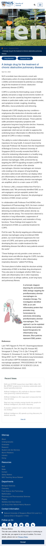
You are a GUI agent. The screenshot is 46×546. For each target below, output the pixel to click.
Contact (4, 472)
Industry (4, 455)
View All (23, 419)
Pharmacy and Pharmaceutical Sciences (16, 496)
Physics (4, 499)
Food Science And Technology (12, 491)
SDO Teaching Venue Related (12, 477)
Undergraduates (7, 442)
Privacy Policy (23, 537)
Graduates (5, 444)
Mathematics (6, 494)
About (4, 439)
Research (5, 447)
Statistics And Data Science (11, 502)
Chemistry (5, 488)
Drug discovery (9, 58)
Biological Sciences (8, 486)
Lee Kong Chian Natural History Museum (16, 504)
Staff (3, 466)
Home (5, 48)
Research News (14, 48)
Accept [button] (23, 542)
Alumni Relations (8, 452)
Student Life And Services (11, 450)
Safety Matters (7, 474)
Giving (4, 458)
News (4, 469)
